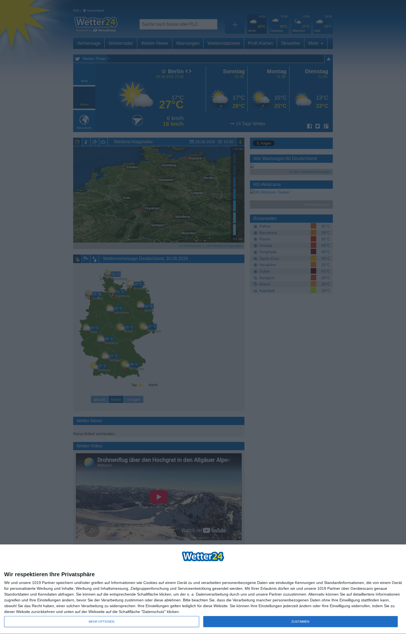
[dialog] (203, 589)
